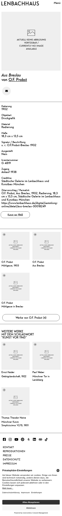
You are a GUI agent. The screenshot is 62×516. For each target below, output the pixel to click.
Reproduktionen (14, 451)
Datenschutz (11, 459)
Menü (57, 2)
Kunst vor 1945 (15, 214)
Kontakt (8, 447)
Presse (7, 455)
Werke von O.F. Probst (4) (31, 317)
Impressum (10, 463)
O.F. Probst (18, 79)
